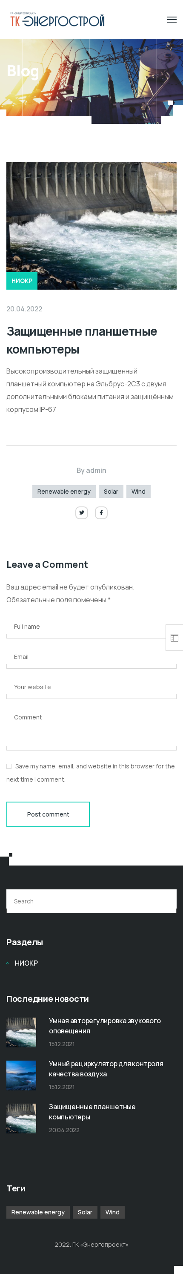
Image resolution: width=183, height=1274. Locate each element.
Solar (111, 491)
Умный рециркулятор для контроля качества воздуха (106, 1068)
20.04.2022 (24, 308)
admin (96, 470)
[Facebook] (101, 512)
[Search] (165, 901)
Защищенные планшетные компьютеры (92, 1112)
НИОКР (21, 280)
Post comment (48, 814)
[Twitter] (81, 512)
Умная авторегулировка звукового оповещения (105, 1025)
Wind (139, 491)
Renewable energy (64, 491)
